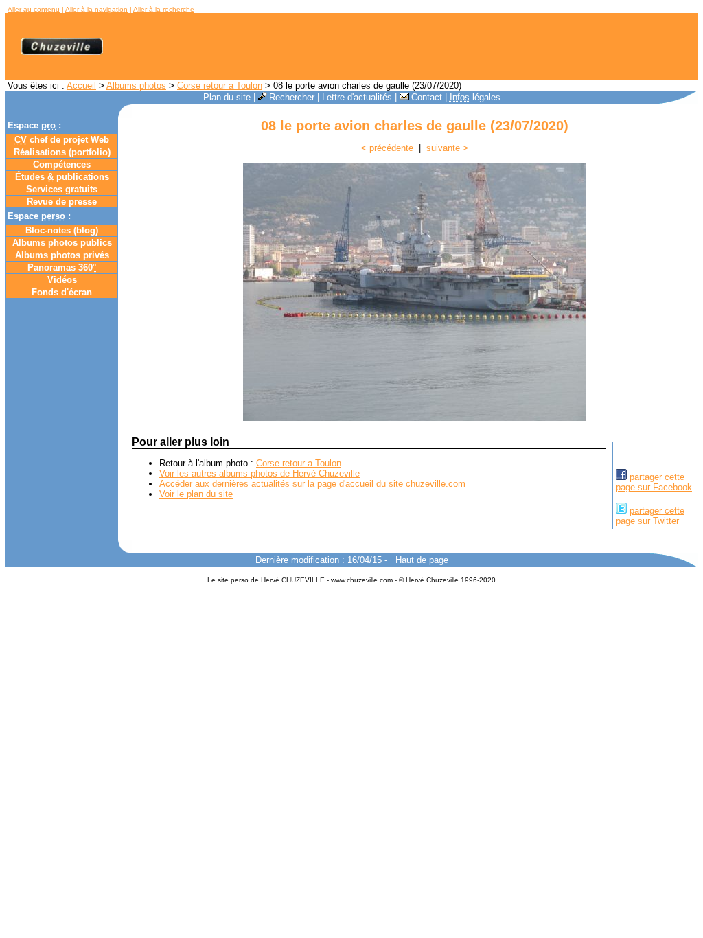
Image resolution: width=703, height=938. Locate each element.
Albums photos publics (62, 243)
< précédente (387, 148)
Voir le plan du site (196, 494)
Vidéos (62, 280)
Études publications (62, 177)
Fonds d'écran (62, 292)
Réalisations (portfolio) (62, 152)
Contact (426, 97)
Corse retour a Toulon (219, 85)
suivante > (447, 148)
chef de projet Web (61, 140)
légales (475, 97)
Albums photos (136, 85)
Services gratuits (61, 189)
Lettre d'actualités (357, 97)
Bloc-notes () (61, 230)
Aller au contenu (34, 9)
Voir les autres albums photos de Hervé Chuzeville (259, 473)
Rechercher (291, 97)
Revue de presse (62, 201)
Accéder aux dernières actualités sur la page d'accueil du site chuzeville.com (312, 484)
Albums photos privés (62, 255)
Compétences (62, 164)
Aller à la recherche (163, 9)
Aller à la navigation (96, 9)
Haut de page (421, 560)
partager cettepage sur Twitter (650, 515)
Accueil (81, 85)
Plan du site (227, 97)
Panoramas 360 (61, 267)
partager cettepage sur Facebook (654, 482)
